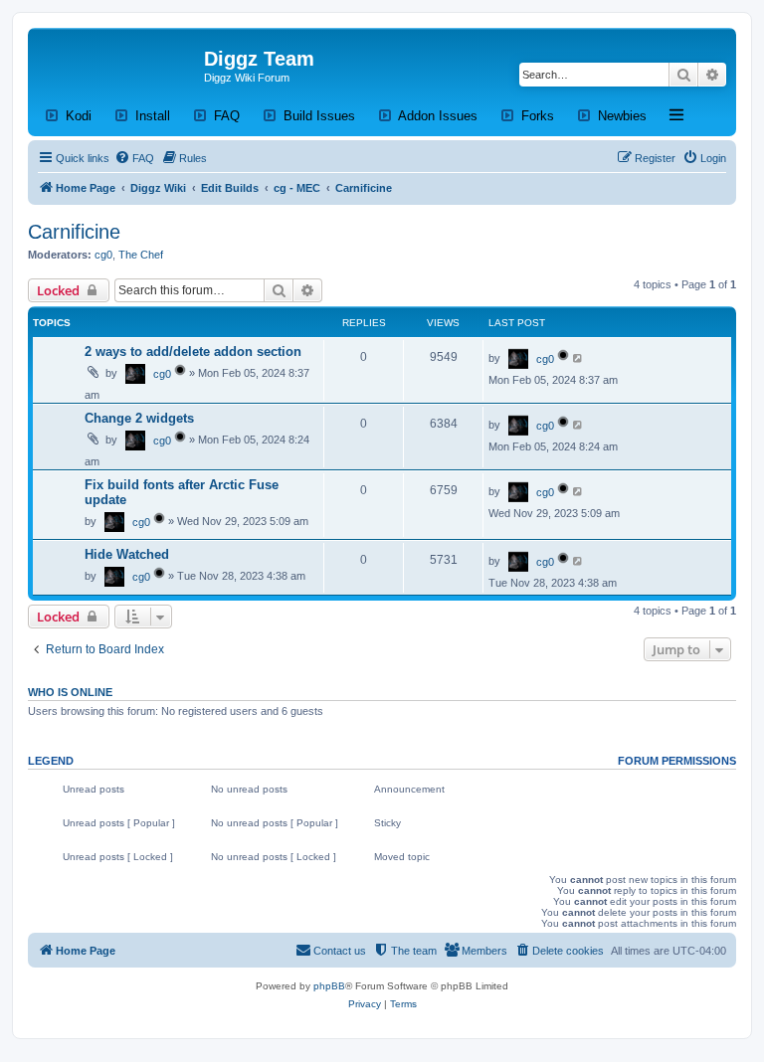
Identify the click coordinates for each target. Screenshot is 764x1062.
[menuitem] (134, 158)
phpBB (329, 985)
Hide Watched (127, 554)
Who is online (70, 692)
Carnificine (74, 232)
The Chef (140, 255)
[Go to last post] (578, 358)
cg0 (103, 255)
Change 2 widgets (139, 418)
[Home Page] (118, 64)
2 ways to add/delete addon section (193, 351)
